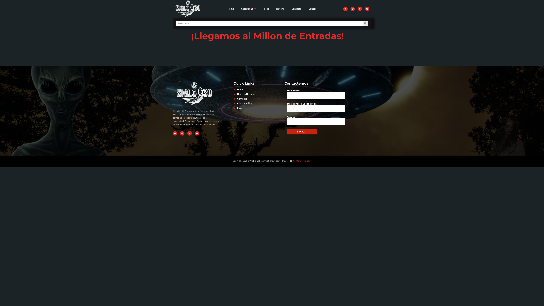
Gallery (312, 8)
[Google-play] (360, 9)
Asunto (291, 117)
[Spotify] (352, 9)
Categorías (247, 8)
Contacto (296, 8)
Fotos (266, 8)
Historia (280, 8)
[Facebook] (367, 9)
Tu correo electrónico (302, 104)
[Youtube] (345, 9)
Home (231, 8)
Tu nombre (293, 90)
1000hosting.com (302, 160)
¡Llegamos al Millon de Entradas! (267, 35)
